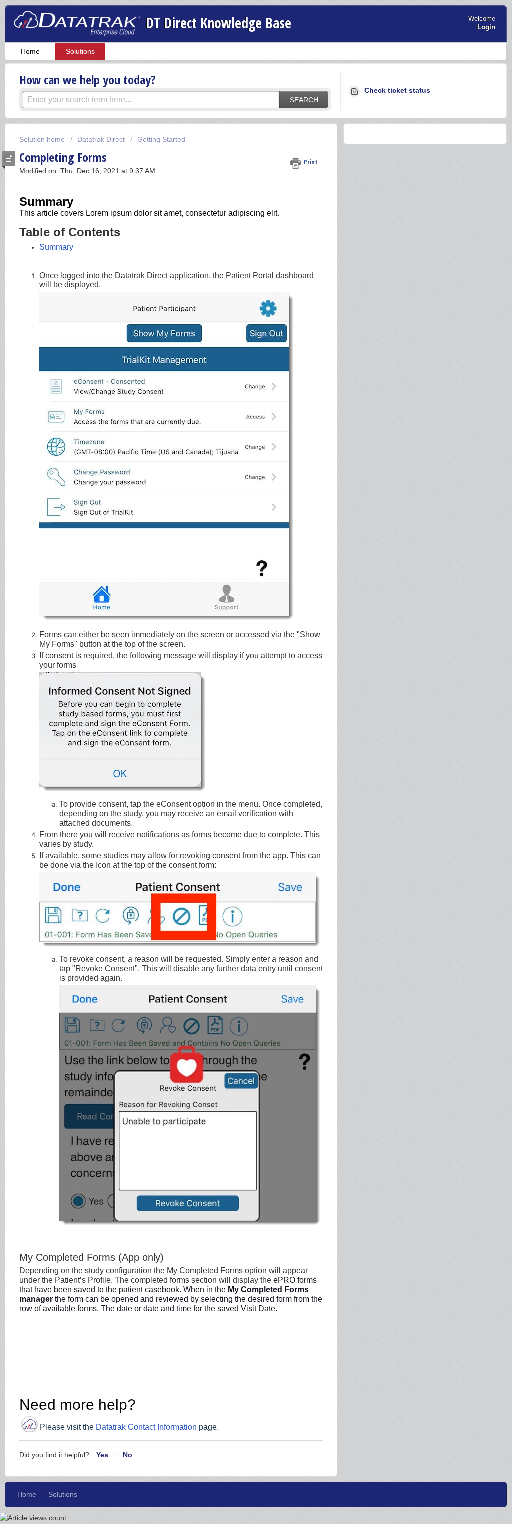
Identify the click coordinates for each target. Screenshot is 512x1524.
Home (30, 51)
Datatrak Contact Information (146, 1427)
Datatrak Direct (101, 139)
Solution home (43, 139)
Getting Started (162, 139)
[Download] (238, 650)
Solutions (80, 51)
